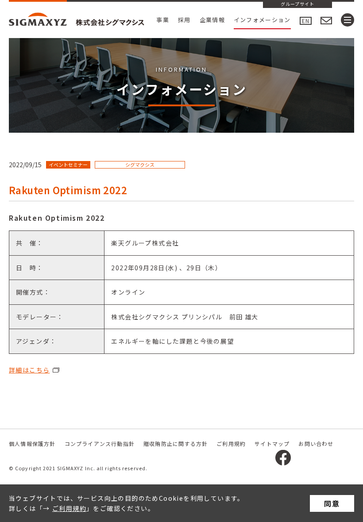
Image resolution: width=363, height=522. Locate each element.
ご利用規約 (69, 508)
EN (305, 20)
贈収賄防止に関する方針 (175, 443)
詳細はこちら (29, 369)
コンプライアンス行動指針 (100, 443)
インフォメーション (262, 19)
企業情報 (212, 19)
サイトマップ (272, 443)
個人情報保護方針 (32, 443)
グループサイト (297, 4)
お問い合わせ (315, 443)
